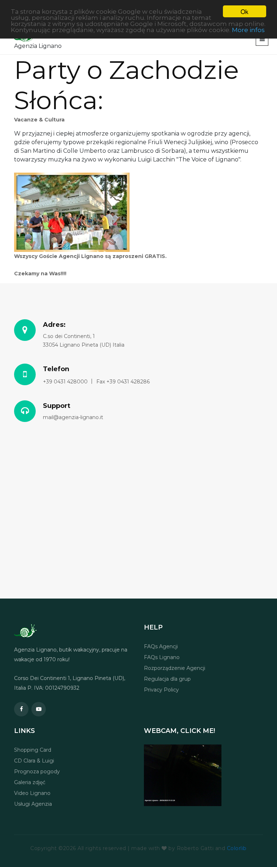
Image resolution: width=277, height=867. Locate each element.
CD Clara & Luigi (34, 760)
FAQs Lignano (162, 657)
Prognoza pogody (37, 771)
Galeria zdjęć (29, 782)
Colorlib (237, 848)
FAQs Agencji (161, 646)
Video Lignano (32, 793)
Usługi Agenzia (33, 804)
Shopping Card (32, 750)
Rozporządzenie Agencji (174, 668)
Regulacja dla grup (167, 679)
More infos (248, 30)
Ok (245, 11)
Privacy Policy (161, 689)
